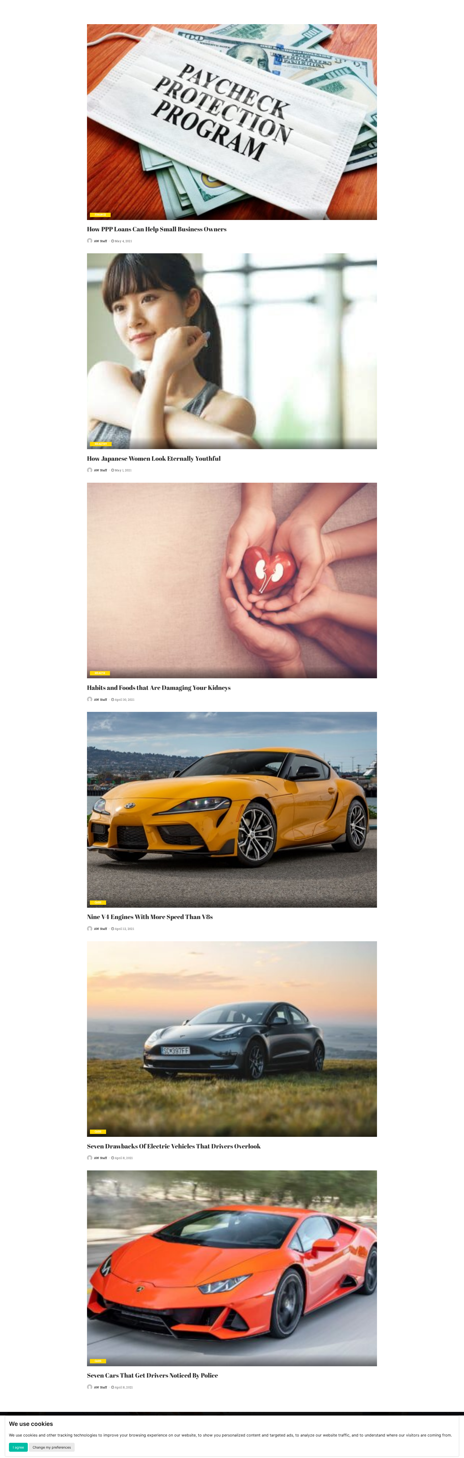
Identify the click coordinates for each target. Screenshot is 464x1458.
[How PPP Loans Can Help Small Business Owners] (232, 122)
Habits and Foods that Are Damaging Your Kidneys (159, 687)
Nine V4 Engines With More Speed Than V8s (150, 916)
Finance (100, 214)
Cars (98, 902)
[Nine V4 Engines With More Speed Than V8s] (232, 810)
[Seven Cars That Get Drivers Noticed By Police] (232, 1268)
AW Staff (100, 241)
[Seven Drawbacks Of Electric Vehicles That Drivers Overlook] (232, 1039)
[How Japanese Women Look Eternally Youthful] (232, 351)
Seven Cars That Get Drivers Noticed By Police (152, 1375)
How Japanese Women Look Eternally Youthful (154, 458)
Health (100, 673)
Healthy (101, 444)
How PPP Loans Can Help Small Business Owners (156, 229)
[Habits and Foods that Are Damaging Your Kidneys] (232, 581)
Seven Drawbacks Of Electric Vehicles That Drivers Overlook (174, 1146)
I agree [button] (18, 1447)
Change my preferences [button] (52, 1447)
